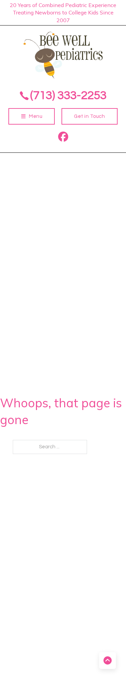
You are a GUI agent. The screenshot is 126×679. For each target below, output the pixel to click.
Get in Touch (89, 116)
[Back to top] (107, 660)
